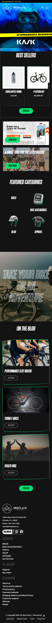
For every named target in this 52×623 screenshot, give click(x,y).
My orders (6, 573)
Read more (11, 378)
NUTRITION (7, 559)
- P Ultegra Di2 (38, 91)
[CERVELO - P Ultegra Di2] (38, 77)
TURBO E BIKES (12, 418)
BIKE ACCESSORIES (38, 210)
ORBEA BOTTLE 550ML (14, 91)
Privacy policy (8, 589)
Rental (5, 604)
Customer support (10, 598)
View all (26, 111)
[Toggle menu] (47, 8)
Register (6, 570)
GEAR (13, 232)
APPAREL (38, 232)
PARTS (5, 550)
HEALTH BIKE (10, 466)
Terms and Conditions (12, 586)
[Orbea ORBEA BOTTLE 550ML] (14, 77)
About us (6, 583)
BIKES (13, 198)
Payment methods (10, 592)
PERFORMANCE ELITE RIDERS (18, 371)
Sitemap (6, 601)
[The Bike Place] (14, 8)
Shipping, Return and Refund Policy (17, 595)
